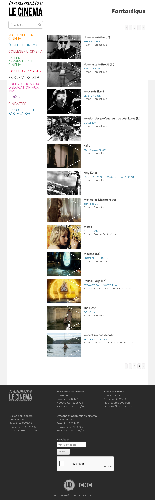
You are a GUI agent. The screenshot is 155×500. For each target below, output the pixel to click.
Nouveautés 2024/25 (22, 427)
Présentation (65, 395)
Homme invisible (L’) (97, 37)
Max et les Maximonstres (100, 199)
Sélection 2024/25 (68, 399)
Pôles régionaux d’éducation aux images (23, 87)
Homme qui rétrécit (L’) (99, 64)
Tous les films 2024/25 (23, 430)
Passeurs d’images (24, 71)
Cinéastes (17, 103)
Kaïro (87, 145)
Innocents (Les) (94, 91)
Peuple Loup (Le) (95, 281)
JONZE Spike (91, 203)
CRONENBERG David (96, 258)
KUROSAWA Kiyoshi (95, 149)
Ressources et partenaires (21, 112)
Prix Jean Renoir (23, 77)
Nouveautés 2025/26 (70, 402)
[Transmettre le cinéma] (25, 9)
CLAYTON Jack (92, 95)
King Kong (90, 172)
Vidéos (14, 97)
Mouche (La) (92, 254)
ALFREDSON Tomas (95, 230)
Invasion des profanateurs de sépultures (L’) (112, 118)
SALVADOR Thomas (95, 339)
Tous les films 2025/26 (70, 406)
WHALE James (92, 41)
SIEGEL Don (90, 122)
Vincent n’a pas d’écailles (99, 335)
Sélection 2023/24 (20, 423)
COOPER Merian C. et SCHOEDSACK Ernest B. (110, 176)
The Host (90, 308)
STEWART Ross (92, 285)
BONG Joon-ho (93, 312)
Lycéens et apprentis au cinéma (20, 61)
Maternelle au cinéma (21, 37)
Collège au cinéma (25, 51)
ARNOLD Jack (92, 68)
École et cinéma (23, 45)
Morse (88, 227)
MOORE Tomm (110, 285)
